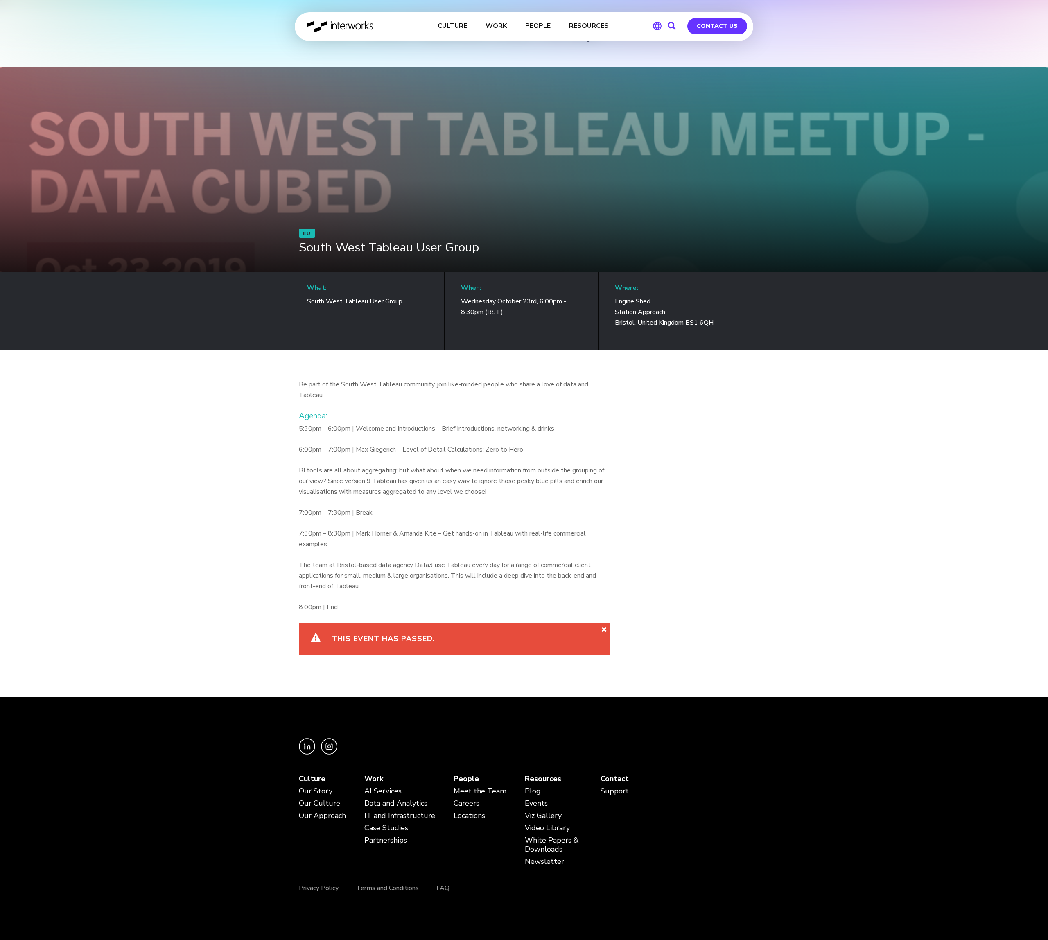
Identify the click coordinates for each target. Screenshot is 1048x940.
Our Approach (322, 815)
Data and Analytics (395, 803)
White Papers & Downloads (552, 845)
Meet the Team (480, 791)
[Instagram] (329, 752)
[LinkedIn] (308, 752)
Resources (543, 779)
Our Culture (319, 803)
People (466, 779)
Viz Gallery (543, 815)
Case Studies (386, 828)
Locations (469, 815)
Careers (466, 803)
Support (615, 791)
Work (373, 779)
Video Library (547, 828)
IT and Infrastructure (399, 815)
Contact (615, 779)
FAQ (442, 888)
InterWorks (341, 26)
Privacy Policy (319, 888)
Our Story (315, 791)
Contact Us (717, 26)
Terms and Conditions (387, 888)
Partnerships (385, 840)
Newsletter (544, 861)
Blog (533, 791)
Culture (312, 779)
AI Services (383, 791)
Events (536, 803)
